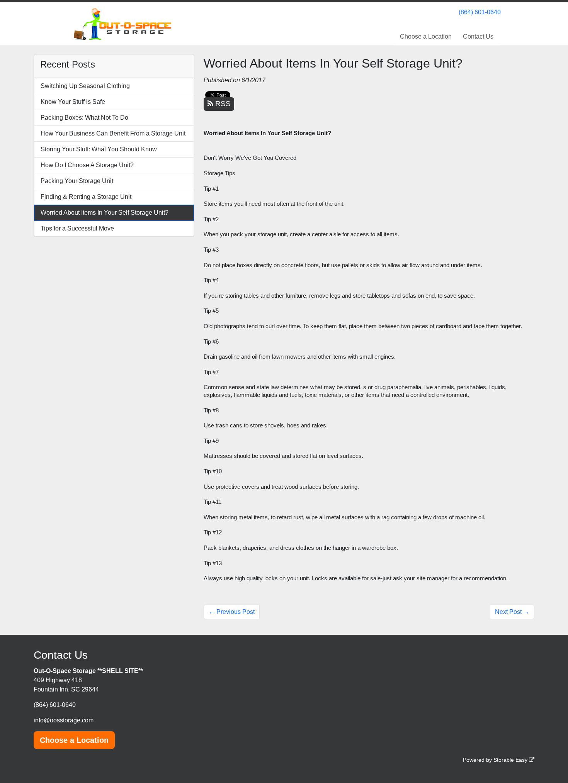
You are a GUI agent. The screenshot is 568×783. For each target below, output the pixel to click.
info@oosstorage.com (64, 720)
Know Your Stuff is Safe (73, 101)
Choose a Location (426, 36)
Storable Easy (511, 760)
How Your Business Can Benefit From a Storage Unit (113, 133)
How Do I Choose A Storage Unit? (87, 165)
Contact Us (478, 36)
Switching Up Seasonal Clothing (85, 86)
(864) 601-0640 (480, 12)
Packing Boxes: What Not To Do (84, 117)
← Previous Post (232, 611)
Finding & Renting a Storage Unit (86, 196)
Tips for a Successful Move (77, 228)
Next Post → (512, 611)
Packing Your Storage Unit (77, 181)
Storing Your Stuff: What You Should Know (99, 149)
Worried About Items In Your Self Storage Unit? (104, 212)
